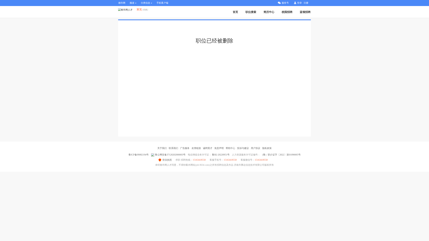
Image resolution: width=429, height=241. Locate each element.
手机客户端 (162, 3)
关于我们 (162, 148)
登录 (299, 3)
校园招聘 (287, 12)
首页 (235, 12)
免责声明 (219, 148)
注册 (306, 3)
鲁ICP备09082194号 (139, 154)
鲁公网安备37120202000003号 (170, 154)
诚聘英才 (207, 148)
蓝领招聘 (305, 12)
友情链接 (196, 148)
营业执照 (167, 160)
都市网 (121, 3)
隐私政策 (267, 148)
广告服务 (185, 148)
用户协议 (255, 148)
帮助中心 (230, 148)
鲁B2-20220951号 (221, 154)
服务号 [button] (285, 3)
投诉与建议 (243, 148)
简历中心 (269, 12)
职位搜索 (251, 12)
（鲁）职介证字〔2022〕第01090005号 (281, 154)
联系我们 (173, 148)
